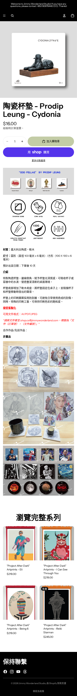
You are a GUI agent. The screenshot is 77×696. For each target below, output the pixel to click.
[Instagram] (12, 671)
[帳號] (64, 16)
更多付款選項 (38, 160)
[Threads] (25, 671)
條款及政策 (38, 691)
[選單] (4, 15)
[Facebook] (5, 671)
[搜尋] (12, 16)
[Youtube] (18, 671)
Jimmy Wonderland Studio (32, 683)
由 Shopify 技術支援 (56, 683)
